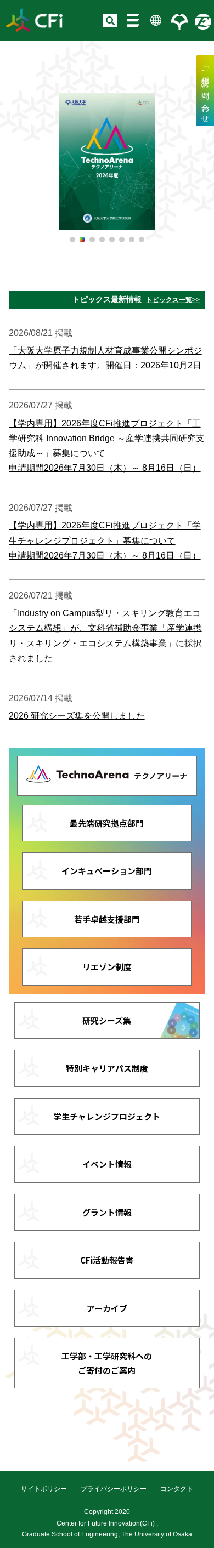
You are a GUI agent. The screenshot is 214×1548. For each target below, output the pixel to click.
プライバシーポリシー (114, 1489)
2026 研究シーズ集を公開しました (77, 715)
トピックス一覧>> (173, 300)
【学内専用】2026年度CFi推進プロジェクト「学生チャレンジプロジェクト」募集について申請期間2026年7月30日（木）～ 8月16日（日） (105, 540)
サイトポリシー (44, 1489)
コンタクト (176, 1489)
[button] (72, 239)
